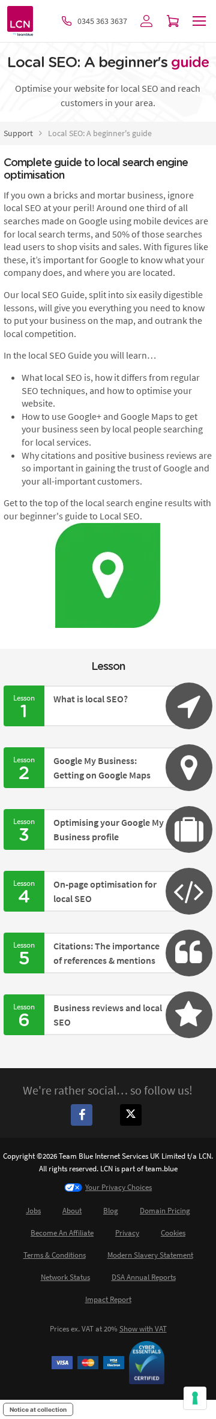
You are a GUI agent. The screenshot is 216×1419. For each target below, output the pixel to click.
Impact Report (108, 1299)
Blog (110, 1210)
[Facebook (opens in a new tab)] (83, 1114)
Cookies (173, 1233)
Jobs (33, 1210)
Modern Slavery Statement (150, 1255)
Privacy (127, 1233)
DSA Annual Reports (144, 1277)
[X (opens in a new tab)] (132, 1114)
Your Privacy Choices (118, 1187)
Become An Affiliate (62, 1233)
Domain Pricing (165, 1210)
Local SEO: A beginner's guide (100, 133)
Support (18, 133)
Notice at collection (38, 1409)
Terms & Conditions (54, 1255)
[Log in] (146, 21)
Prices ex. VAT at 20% (108, 1329)
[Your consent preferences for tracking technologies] (195, 1398)
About (72, 1210)
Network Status (65, 1277)
